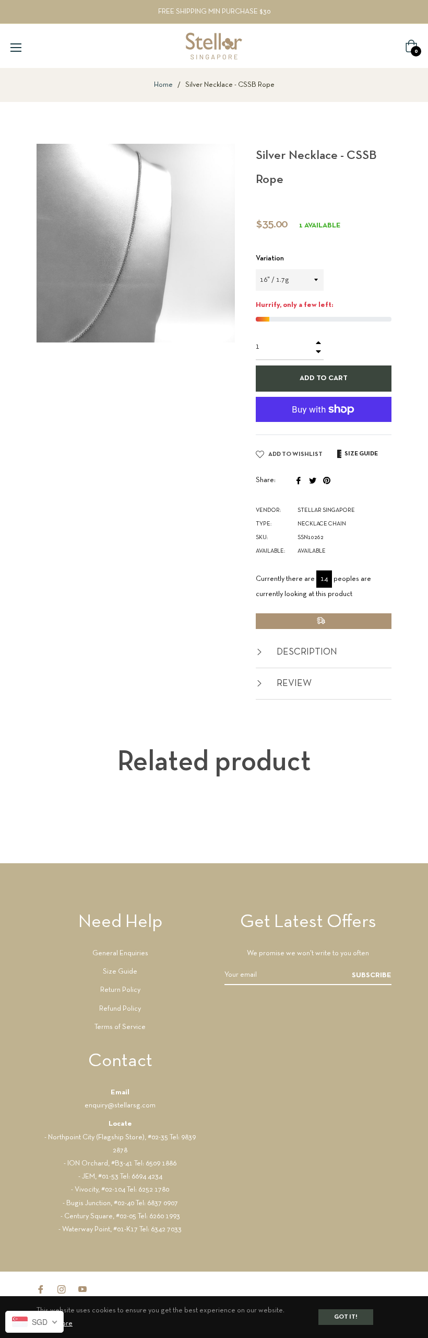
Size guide (360, 453)
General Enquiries (120, 953)
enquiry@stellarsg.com (120, 1105)
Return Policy (120, 990)
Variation (270, 258)
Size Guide (120, 971)
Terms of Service (120, 1027)
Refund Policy (120, 1008)
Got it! (346, 1317)
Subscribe (371, 975)
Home (163, 85)
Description (306, 652)
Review (293, 683)
